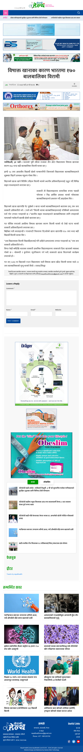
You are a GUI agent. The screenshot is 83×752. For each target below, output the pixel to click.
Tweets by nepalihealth (14, 574)
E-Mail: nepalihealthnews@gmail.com (41, 732)
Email (33, 309)
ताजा (33, 482)
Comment (10, 288)
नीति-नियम (77, 731)
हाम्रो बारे (77, 734)
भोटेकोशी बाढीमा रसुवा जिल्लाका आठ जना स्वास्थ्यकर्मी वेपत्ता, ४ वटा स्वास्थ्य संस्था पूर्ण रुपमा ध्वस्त (46, 18)
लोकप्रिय (47, 482)
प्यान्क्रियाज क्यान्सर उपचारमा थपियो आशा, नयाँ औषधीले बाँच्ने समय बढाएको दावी (46, 529)
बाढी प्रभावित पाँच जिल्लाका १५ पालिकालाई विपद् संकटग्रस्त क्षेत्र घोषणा (43, 543)
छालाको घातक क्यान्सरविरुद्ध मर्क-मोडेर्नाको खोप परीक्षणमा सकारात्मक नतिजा (61, 647)
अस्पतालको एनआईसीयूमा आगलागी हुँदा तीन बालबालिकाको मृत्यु (61, 617)
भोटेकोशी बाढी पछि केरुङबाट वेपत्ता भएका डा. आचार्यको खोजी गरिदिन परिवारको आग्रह (46, 517)
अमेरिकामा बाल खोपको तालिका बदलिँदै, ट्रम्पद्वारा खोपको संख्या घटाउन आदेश (59, 709)
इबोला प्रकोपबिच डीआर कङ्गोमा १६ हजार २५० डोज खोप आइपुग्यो (21, 647)
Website (58, 309)
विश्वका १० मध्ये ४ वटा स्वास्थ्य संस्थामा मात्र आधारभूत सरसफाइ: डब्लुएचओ (20, 678)
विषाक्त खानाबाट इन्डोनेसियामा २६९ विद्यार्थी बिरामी (20, 709)
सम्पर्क (78, 737)
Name (9, 309)
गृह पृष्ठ (78, 728)
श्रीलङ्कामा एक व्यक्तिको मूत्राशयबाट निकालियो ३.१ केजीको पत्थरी (57, 678)
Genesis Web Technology (51, 750)
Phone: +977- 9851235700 (41, 736)
